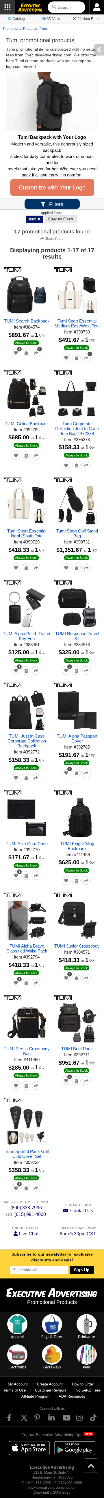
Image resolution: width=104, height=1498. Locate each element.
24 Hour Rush (88, 19)
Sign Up (82, 1269)
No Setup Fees (88, 1390)
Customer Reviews (50, 1390)
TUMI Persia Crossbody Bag (27, 1051)
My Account (18, 1384)
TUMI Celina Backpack (27, 423)
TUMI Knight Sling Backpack (77, 846)
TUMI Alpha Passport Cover (77, 738)
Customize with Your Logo (52, 187)
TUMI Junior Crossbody (77, 946)
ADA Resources (72, 1396)
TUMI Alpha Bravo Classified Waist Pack (26, 948)
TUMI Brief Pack (77, 1048)
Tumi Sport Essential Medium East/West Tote (77, 323)
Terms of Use (14, 1390)
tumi (44, 29)
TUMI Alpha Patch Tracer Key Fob (27, 636)
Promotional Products (20, 29)
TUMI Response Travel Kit (77, 636)
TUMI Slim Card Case (27, 843)
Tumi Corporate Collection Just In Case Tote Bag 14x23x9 (77, 428)
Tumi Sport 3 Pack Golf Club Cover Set (27, 1154)
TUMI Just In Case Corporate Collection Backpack (27, 741)
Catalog (18, 19)
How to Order (83, 1384)
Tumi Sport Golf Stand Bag (77, 533)
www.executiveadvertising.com (52, 1488)
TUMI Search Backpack (27, 320)
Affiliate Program (35, 1396)
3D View (53, 19)
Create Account (50, 1384)
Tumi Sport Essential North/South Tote (26, 533)
